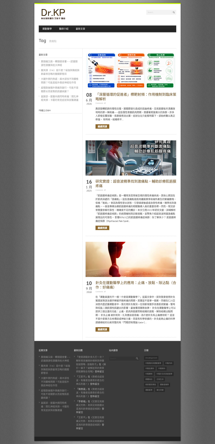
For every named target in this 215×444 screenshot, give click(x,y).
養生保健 (160, 390)
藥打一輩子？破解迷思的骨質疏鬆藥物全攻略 (91, 368)
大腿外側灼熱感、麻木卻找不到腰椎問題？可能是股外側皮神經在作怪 (55, 382)
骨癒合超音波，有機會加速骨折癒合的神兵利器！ (90, 380)
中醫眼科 (161, 368)
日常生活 (160, 379)
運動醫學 (47, 28)
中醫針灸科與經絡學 (164, 374)
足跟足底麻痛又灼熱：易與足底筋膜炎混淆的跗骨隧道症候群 (90, 405)
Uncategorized (151, 358)
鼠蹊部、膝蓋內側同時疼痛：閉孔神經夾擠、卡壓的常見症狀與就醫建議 (55, 406)
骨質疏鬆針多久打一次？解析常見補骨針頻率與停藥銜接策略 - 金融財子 (90, 360)
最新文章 (80, 28)
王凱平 (81, 376)
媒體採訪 (148, 379)
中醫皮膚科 (149, 368)
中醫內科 (168, 363)
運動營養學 (164, 384)
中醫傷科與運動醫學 (153, 363)
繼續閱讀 (102, 126)
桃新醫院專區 (150, 384)
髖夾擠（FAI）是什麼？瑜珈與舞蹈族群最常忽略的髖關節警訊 (55, 369)
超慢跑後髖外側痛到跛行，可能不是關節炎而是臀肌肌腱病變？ (55, 394)
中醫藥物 (148, 374)
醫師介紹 (63, 28)
